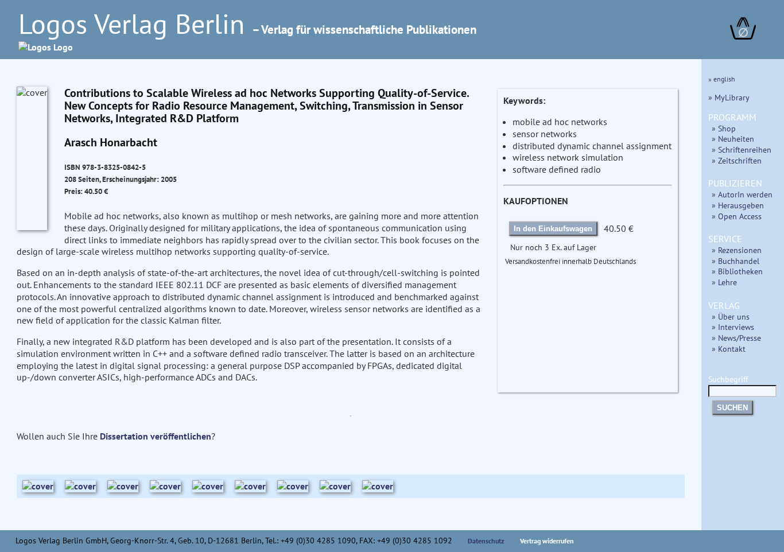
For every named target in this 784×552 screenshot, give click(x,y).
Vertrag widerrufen (547, 541)
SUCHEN (732, 407)
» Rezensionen (737, 249)
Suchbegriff (728, 379)
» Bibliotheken (737, 271)
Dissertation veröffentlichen (155, 436)
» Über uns (731, 316)
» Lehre (724, 282)
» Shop (724, 128)
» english (721, 79)
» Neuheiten (733, 138)
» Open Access (737, 216)
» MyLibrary (729, 97)
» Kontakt (729, 348)
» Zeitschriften (737, 160)
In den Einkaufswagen (553, 228)
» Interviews (733, 326)
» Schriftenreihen (741, 149)
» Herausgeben (738, 205)
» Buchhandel (735, 260)
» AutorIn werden (742, 194)
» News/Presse (736, 337)
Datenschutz (486, 541)
